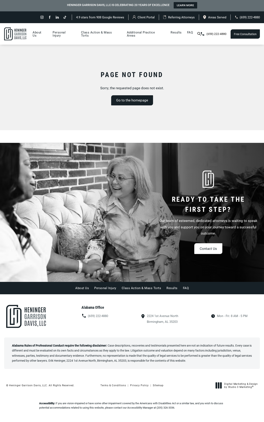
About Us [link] (37, 33)
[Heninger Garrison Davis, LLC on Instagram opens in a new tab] (42, 17)
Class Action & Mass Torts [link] (96, 33)
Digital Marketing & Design (241, 385)
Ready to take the (208, 204)
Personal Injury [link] (59, 33)
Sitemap (158, 385)
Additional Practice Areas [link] (141, 33)
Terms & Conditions (113, 385)
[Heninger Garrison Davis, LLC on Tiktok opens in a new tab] (65, 17)
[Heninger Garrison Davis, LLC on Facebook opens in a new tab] (49, 17)
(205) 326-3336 (165, 407)
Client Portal (146, 17)
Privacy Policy (139, 385)
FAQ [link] (190, 32)
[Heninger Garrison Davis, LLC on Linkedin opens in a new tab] (57, 17)
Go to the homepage (132, 100)
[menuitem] (42, 17)
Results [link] (176, 32)
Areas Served (217, 17)
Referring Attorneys (181, 17)
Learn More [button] (185, 5)
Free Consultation (245, 34)
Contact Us (208, 248)
